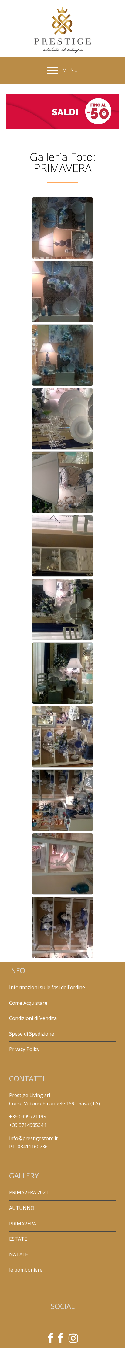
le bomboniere (25, 1269)
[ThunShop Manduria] (60, 1340)
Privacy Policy (24, 1049)
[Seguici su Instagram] (73, 1340)
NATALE (18, 1254)
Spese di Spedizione (31, 1033)
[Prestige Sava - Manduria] (50, 1340)
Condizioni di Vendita (33, 1018)
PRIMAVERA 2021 (28, 1192)
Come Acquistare (28, 1003)
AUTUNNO (21, 1208)
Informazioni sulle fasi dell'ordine (47, 987)
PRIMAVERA (22, 1223)
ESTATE (18, 1239)
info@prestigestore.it (33, 1138)
